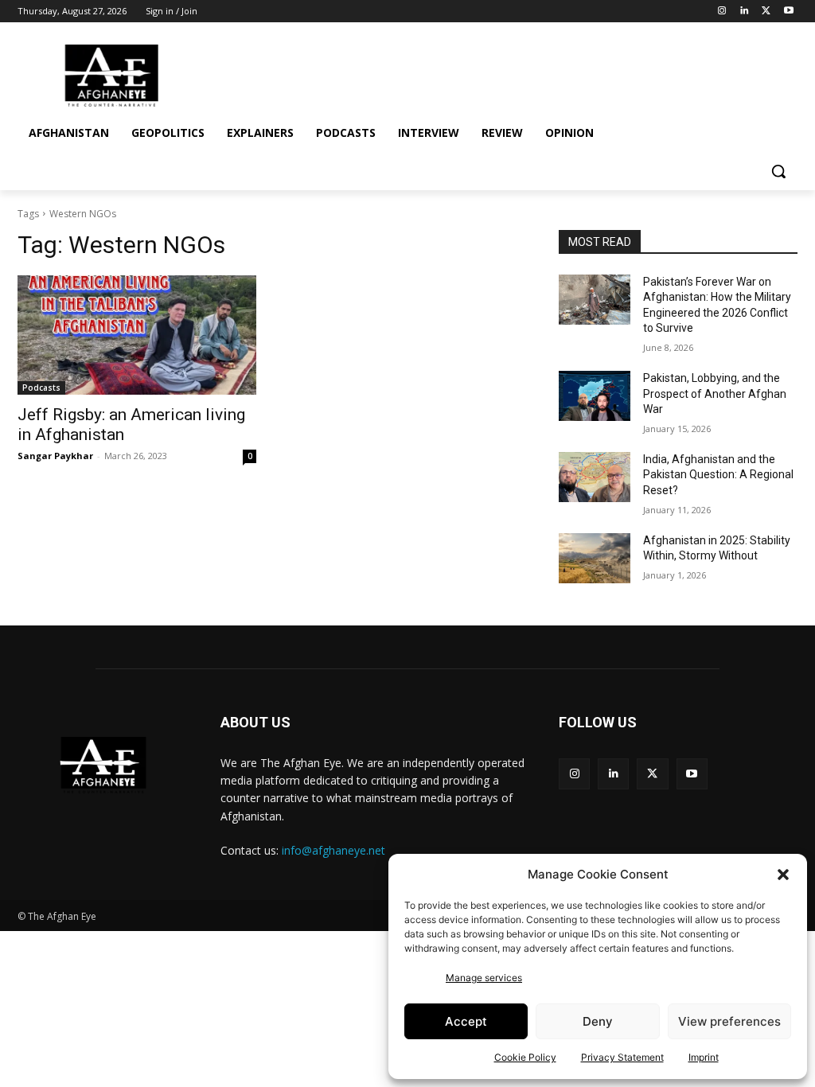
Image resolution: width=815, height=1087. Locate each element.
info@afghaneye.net (333, 850)
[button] (783, 874)
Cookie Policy (525, 1057)
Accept (466, 1021)
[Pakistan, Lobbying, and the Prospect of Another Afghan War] (594, 396)
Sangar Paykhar (55, 456)
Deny (598, 1021)
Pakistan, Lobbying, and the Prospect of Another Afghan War (714, 393)
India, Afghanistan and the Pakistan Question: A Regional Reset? (718, 475)
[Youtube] (788, 11)
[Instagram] (722, 11)
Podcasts (41, 387)
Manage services (484, 978)
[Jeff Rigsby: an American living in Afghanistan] (137, 335)
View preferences (729, 1021)
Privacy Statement (622, 1057)
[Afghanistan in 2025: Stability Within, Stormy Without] (594, 558)
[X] (766, 11)
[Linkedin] (744, 11)
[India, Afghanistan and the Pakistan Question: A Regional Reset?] (594, 477)
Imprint (703, 1057)
